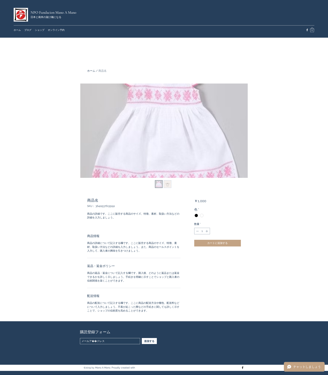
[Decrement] (197, 231)
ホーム (91, 70)
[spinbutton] (202, 231)
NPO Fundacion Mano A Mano (53, 12)
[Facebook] (307, 30)
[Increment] (207, 231)
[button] (312, 29)
